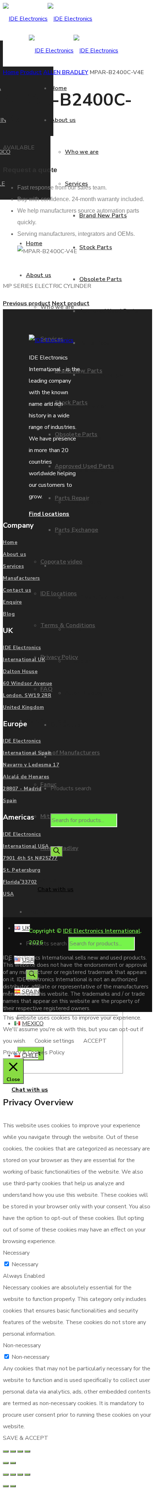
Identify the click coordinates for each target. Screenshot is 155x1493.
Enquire (12, 602)
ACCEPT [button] (95, 1041)
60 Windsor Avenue (27, 683)
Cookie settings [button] (54, 1041)
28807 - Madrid (22, 789)
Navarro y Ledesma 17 (31, 765)
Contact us (17, 590)
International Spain (27, 753)
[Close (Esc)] (27, 1451)
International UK (24, 659)
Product (31, 72)
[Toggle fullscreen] (13, 1451)
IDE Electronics (22, 648)
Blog (9, 614)
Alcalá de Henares (26, 777)
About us (14, 554)
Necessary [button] (16, 1253)
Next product (70, 303)
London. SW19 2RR (27, 695)
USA (8, 894)
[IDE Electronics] (47, 19)
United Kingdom (23, 707)
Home (11, 72)
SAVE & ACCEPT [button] (25, 1438)
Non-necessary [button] (22, 1345)
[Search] (56, 851)
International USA (26, 846)
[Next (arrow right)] (13, 1463)
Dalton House (20, 671)
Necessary (25, 1264)
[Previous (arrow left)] (6, 1463)
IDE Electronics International (101, 931)
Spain (10, 800)
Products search (47, 944)
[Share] (20, 1451)
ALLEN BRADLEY (65, 72)
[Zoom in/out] (6, 1451)
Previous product (26, 303)
